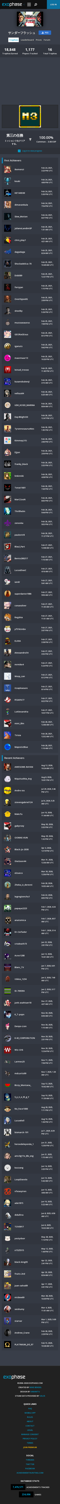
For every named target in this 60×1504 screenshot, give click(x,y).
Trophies (13, 39)
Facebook (30, 1468)
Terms (30, 1443)
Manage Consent (30, 1434)
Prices (39, 39)
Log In (53, 4)
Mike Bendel (36, 1387)
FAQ (30, 1408)
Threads (30, 1459)
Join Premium (30, 1447)
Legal (30, 1430)
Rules (30, 1417)
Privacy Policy (30, 1438)
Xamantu (35, 1391)
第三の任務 (14, 135)
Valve (42, 1396)
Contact (30, 1425)
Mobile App (30, 1412)
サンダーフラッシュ (22, 33)
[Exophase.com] (13, 4)
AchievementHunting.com (30, 1472)
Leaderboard (27, 39)
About (30, 1421)
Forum (47, 39)
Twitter (30, 1464)
